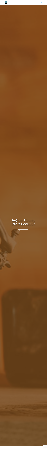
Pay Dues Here (23, 231)
